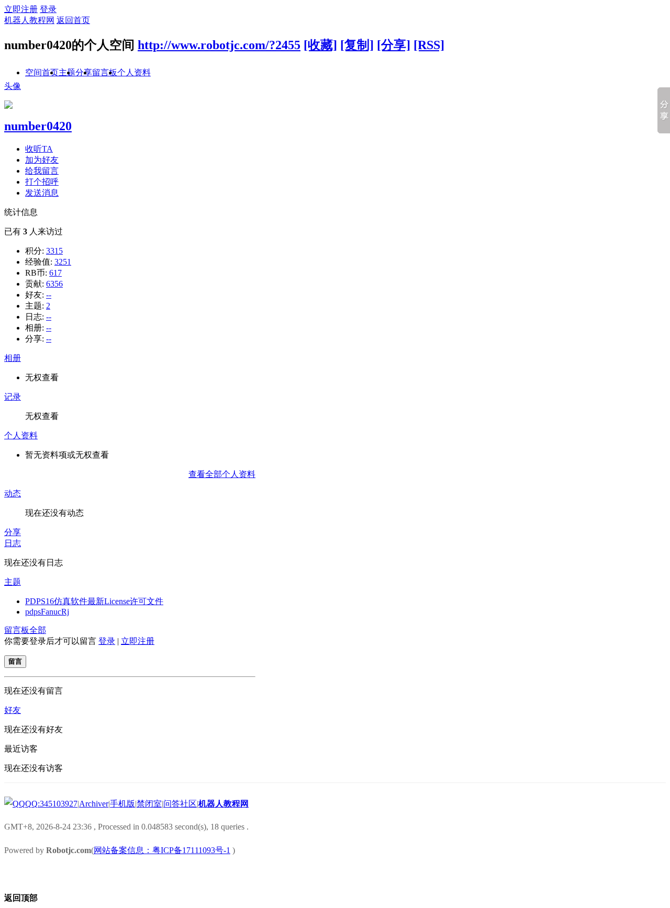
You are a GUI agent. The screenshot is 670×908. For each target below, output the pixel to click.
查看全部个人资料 (221, 474)
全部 (37, 630)
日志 (12, 543)
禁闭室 (149, 803)
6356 (54, 283)
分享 (12, 532)
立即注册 (21, 9)
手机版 (122, 803)
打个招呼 (42, 181)
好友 (12, 710)
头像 (12, 86)
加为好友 (42, 159)
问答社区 (180, 803)
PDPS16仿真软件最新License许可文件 (94, 601)
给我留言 (42, 170)
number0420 (38, 126)
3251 (62, 261)
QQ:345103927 (51, 803)
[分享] (393, 45)
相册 (12, 358)
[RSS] (429, 45)
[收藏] (320, 45)
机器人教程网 (29, 20)
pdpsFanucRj (47, 611)
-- (48, 294)
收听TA (39, 148)
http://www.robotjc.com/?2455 (219, 45)
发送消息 (42, 192)
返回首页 (73, 20)
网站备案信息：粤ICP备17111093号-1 (162, 850)
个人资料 (134, 72)
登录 (48, 9)
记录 (12, 396)
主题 (12, 581)
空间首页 (42, 72)
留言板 (104, 72)
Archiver (93, 803)
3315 (54, 250)
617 (55, 272)
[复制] (357, 45)
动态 (12, 493)
